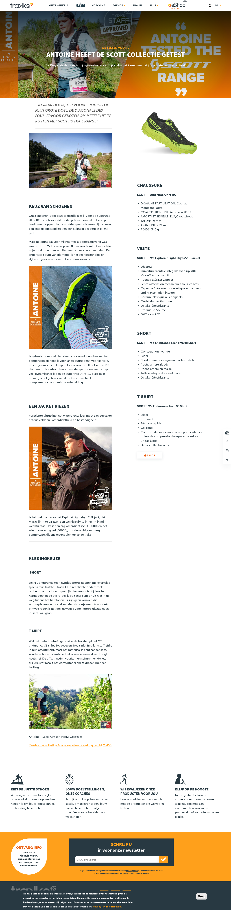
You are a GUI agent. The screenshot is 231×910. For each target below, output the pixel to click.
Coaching (98, 5)
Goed (201, 896)
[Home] (21, 5)
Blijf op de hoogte (192, 789)
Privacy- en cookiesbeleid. (107, 906)
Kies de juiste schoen (30, 789)
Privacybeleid (132, 870)
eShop (189, 1)
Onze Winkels (59, 5)
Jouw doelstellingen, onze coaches (85, 791)
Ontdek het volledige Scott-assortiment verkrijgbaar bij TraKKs (70, 745)
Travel (137, 5)
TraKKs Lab (80, 5)
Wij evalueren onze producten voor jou (139, 791)
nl (217, 5)
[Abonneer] (163, 859)
